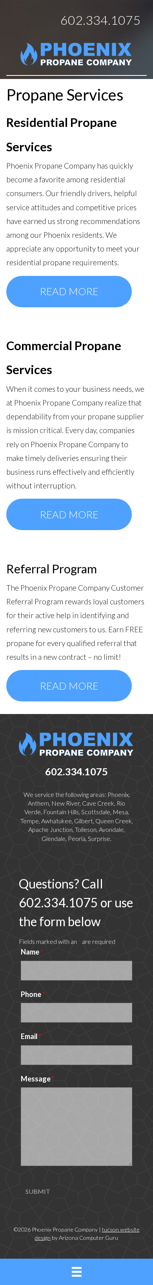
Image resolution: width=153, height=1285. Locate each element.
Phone (33, 994)
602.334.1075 (100, 20)
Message (38, 1078)
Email (31, 1036)
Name (32, 951)
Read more (69, 291)
